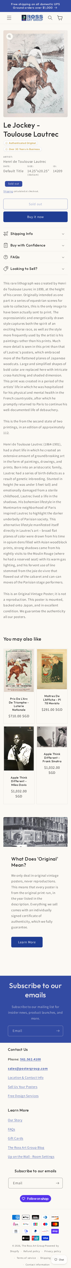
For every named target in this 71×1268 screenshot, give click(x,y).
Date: (6, 166)
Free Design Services (23, 1095)
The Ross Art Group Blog (26, 1147)
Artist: (8, 156)
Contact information (38, 1264)
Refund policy (31, 1251)
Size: (30, 166)
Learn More (27, 942)
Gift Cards (15, 1138)
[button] (9, 18)
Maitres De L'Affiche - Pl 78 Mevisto (52, 699)
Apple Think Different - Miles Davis (19, 781)
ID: (55, 166)
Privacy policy (52, 1251)
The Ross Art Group (33, 1245)
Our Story (15, 1120)
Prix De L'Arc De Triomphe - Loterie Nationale (19, 704)
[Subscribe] (58, 1031)
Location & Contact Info (26, 1077)
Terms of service (26, 1258)
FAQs (11, 1129)
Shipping (8, 191)
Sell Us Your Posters (22, 1086)
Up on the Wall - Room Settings (31, 1156)
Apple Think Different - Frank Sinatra (52, 757)
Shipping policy (49, 1258)
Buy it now (35, 216)
